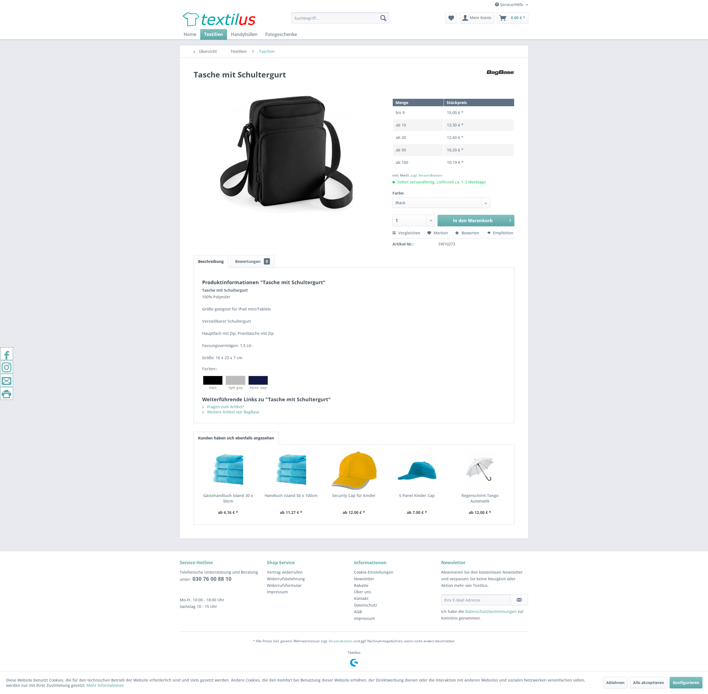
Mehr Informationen (105, 685)
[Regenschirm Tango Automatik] (479, 470)
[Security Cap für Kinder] (354, 470)
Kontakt (361, 598)
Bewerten (470, 232)
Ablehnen (615, 682)
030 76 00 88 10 (211, 578)
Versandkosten (341, 641)
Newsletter (364, 578)
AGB (358, 611)
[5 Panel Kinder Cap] (417, 470)
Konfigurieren (686, 682)
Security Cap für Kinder (354, 495)
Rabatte (361, 585)
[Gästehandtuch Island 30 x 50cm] (228, 470)
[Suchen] (383, 18)
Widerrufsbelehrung (286, 578)
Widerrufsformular (284, 585)
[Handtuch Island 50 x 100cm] (291, 470)
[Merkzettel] (451, 18)
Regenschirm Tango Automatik (480, 498)
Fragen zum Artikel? (225, 406)
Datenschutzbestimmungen (491, 611)
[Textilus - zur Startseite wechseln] (219, 19)
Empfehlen (502, 232)
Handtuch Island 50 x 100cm (291, 495)
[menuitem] (340, 18)
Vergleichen (408, 232)
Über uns (362, 591)
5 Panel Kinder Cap (417, 495)
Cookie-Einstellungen (373, 572)
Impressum (277, 591)
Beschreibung (211, 261)
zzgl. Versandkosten (426, 175)
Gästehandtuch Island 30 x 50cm (228, 498)
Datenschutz (365, 605)
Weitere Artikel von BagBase (232, 412)
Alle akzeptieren (648, 682)
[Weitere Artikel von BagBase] (500, 80)
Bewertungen (251, 261)
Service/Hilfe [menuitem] (511, 4)
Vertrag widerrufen (285, 572)
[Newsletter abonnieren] (519, 599)
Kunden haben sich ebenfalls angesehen (236, 438)
